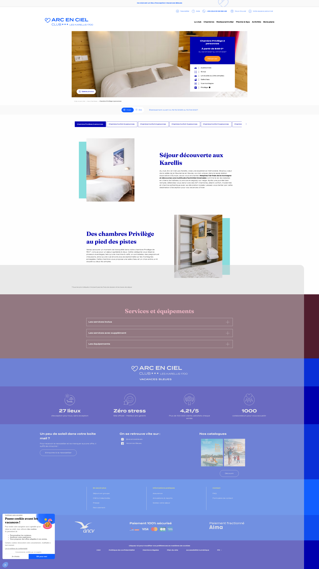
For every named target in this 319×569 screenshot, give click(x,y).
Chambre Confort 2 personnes (122, 124)
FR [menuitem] (218, 550)
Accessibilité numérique (197, 550)
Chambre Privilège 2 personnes (90, 124)
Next (246, 124)
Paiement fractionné (226, 523)
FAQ (215, 493)
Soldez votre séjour (161, 503)
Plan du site (172, 550)
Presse (96, 503)
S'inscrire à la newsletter (58, 453)
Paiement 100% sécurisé (151, 523)
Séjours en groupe (101, 493)
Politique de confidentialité (122, 550)
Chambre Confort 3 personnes (184, 124)
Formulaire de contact (223, 498)
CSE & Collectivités (101, 498)
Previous (72, 124)
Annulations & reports (162, 498)
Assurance (157, 493)
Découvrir (229, 473)
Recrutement (99, 508)
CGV (99, 550)
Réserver (212, 59)
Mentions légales (151, 550)
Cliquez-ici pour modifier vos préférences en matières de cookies (159, 546)
